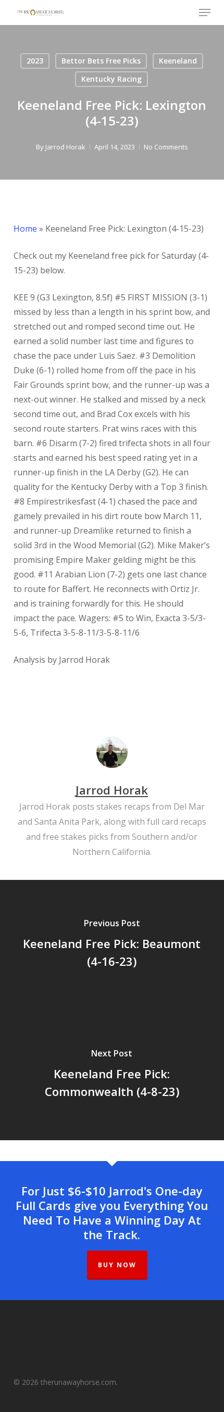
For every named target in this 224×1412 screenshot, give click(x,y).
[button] (204, 12)
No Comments (166, 147)
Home (25, 228)
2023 (35, 61)
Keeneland (178, 61)
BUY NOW (117, 1264)
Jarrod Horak (65, 147)
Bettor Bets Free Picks (101, 61)
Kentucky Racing (111, 79)
